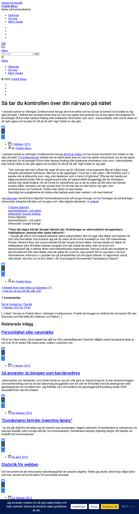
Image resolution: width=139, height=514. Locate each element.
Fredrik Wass (9, 6)
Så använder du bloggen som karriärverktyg (40, 373)
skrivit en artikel (72, 154)
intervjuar (11, 198)
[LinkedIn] (69, 134)
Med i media (15, 21)
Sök (37, 54)
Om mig (12, 18)
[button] (69, 50)
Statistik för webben (19, 464)
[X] (69, 130)
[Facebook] (69, 127)
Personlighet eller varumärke (27, 332)
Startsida (13, 15)
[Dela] (69, 137)
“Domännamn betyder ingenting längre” (36, 420)
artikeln (94, 201)
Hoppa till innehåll (11, 3)
